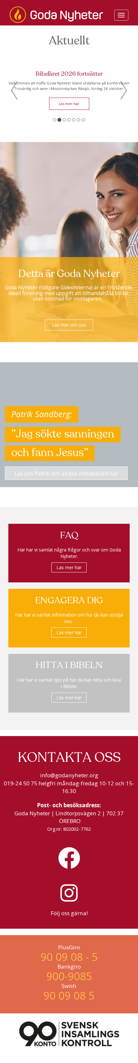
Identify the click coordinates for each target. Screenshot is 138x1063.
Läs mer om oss (69, 325)
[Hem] (56, 14)
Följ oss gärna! (69, 913)
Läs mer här (99, 108)
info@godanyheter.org (69, 775)
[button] (14, 90)
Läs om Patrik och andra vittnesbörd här (66, 473)
